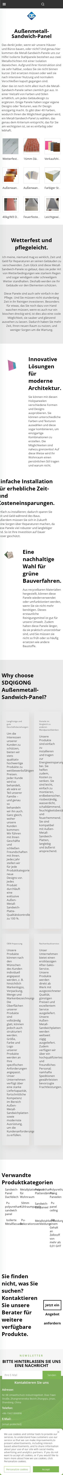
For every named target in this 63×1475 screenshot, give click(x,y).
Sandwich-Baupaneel (41, 1205)
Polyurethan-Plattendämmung (41, 1191)
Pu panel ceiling (54, 1206)
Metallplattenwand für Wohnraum (26, 1193)
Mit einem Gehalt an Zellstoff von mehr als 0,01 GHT (55, 1233)
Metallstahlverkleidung (41, 1221)
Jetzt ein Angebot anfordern (52, 1306)
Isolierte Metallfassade (11, 1222)
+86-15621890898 (12, 1413)
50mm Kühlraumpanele (26, 1204)
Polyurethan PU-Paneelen (55, 1193)
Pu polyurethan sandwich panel (11, 1208)
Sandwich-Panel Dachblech (11, 1193)
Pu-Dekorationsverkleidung (26, 1222)
